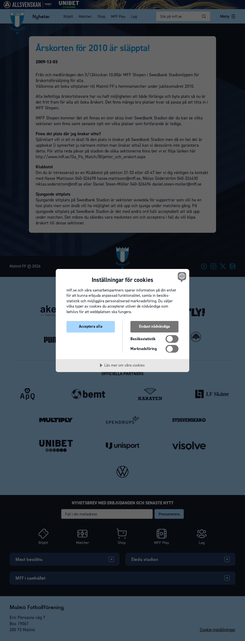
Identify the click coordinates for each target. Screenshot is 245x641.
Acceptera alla (90, 326)
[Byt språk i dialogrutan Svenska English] (181, 277)
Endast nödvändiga (154, 326)
